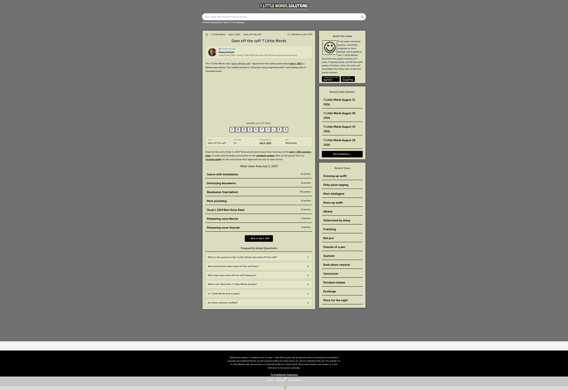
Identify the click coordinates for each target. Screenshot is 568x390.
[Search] (362, 16)
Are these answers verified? (223, 302)
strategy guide (213, 159)
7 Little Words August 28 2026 (339, 142)
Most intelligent (333, 194)
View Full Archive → (342, 154)
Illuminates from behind (259, 192)
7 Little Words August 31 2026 (339, 102)
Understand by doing (336, 220)
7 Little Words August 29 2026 (339, 129)
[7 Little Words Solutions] (284, 7)
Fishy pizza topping (335, 185)
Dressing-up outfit (335, 176)
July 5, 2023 (234, 34)
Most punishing (259, 201)
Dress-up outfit (333, 202)
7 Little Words (218, 34)
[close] (285, 378)
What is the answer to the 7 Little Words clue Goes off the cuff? (242, 257)
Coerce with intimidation (259, 174)
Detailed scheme (334, 282)
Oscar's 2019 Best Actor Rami (259, 210)
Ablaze (327, 211)
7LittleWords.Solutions (284, 375)
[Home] (206, 34)
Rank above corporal (336, 265)
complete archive (265, 155)
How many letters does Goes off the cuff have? (233, 266)
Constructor (330, 273)
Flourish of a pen (334, 247)
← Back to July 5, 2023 (259, 238)
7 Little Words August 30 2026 (339, 115)
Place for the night (335, 300)
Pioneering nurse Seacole (259, 227)
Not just (328, 238)
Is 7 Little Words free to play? (224, 293)
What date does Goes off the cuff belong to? (232, 275)
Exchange (329, 291)
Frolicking (329, 229)
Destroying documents (259, 183)
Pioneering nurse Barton (259, 219)
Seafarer (329, 256)
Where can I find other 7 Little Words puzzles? (232, 284)
